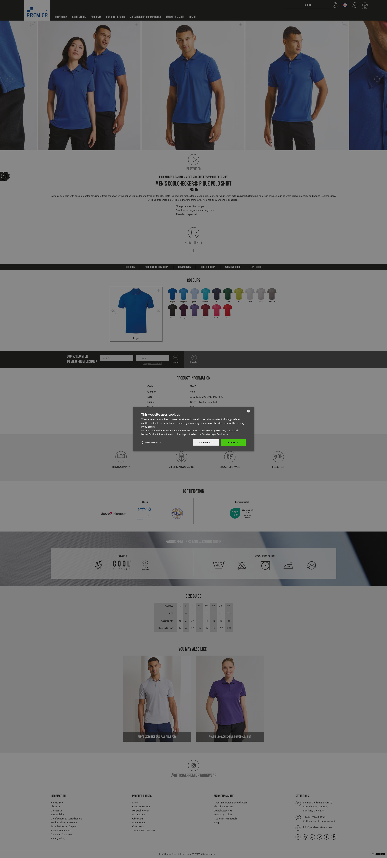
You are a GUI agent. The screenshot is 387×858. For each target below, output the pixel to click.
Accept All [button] (233, 442)
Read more (222, 434)
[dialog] (193, 429)
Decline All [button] (206, 442)
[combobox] (248, 410)
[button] (151, 442)
